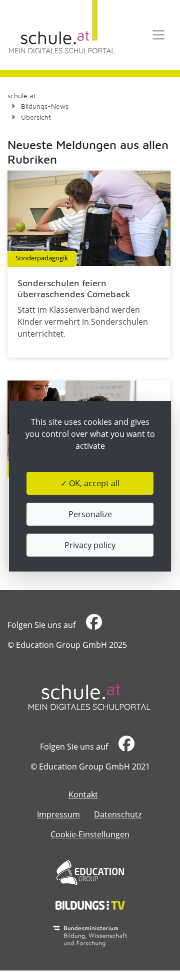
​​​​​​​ (93, 624)
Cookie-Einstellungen (90, 834)
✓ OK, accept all (90, 483)
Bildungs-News (44, 106)
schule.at (22, 95)
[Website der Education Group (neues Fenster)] (90, 872)
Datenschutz (118, 814)
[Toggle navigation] (158, 35)
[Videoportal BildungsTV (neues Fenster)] (90, 905)
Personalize (90, 514)
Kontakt (83, 794)
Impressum (58, 814)
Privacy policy (90, 545)
